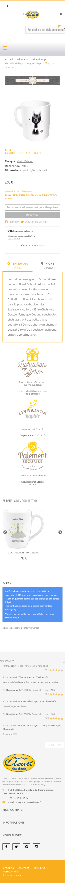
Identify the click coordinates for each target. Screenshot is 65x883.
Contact (24, 868)
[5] (62, 670)
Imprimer (14, 222)
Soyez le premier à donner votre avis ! (20, 628)
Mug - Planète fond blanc (23, 553)
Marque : (11, 161)
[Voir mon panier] (60, 26)
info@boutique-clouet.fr (29, 802)
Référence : (13, 166)
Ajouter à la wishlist (36, 221)
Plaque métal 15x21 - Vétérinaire (36, 701)
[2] (53, 670)
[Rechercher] (61, 14)
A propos (8, 868)
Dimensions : (13, 170)
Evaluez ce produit (33, 245)
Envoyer (34, 215)
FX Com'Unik (15, 875)
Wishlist (39, 868)
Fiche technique (47, 266)
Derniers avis (7, 661)
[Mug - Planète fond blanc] (23, 529)
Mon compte (12, 809)
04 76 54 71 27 (21, 798)
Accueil (9, 59)
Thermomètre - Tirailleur (32, 677)
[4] (59, 670)
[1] (50, 670)
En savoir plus (20, 266)
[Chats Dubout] (32, 80)
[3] (56, 670)
